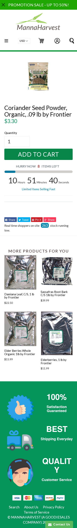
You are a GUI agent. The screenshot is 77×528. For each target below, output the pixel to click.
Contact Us (61, 524)
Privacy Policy (53, 507)
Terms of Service (36, 512)
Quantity (10, 133)
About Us (31, 507)
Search (14, 507)
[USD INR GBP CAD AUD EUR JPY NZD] (24, 41)
